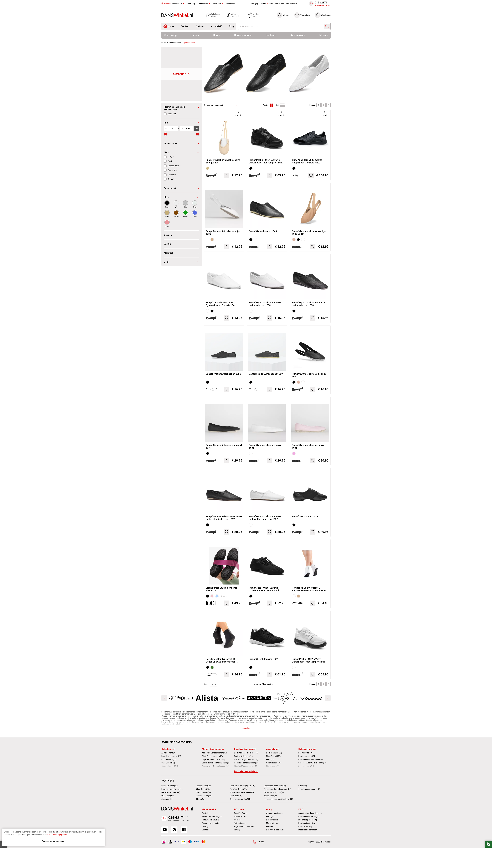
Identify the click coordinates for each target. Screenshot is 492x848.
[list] (282, 105)
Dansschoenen (243, 35)
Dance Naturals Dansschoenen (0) (215, 763)
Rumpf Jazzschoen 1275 (305, 516)
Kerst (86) (270, 759)
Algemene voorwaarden (244, 826)
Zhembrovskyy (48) (203, 792)
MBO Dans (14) (167, 796)
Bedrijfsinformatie (241, 813)
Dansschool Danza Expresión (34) (277, 789)
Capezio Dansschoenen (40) (213, 759)
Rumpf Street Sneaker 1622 (263, 659)
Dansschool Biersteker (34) (275, 786)
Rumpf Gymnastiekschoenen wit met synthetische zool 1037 (265, 517)
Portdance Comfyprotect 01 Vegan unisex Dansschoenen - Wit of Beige (309, 589)
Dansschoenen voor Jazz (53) (310, 759)
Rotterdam (230, 4)
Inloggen (286, 15)
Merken (323, 35)
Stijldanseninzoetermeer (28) (242, 792)
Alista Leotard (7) (168, 753)
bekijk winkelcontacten (323, 5)
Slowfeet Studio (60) (238, 789)
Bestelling (206, 813)
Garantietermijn (291, 4)
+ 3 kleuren (223, 596)
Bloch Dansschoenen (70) (212, 756)
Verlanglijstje (305, 15)
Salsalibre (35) (167, 799)
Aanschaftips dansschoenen (310, 813)
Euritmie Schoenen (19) (243, 756)
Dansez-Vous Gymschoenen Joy (266, 374)
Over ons (237, 820)
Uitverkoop (170, 35)
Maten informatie (273, 823)
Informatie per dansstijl (307, 820)
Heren (216, 35)
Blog (231, 26)
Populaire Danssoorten (245, 749)
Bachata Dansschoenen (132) (246, 753)
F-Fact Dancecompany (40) (309, 789)
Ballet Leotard (168, 749)
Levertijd (205, 826)
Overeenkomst (240, 816)
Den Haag (191, 4)
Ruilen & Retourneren (276, 4)
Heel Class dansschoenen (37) (246, 763)
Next (328, 698)
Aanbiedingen (272, 749)
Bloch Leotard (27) (168, 759)
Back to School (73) (274, 753)
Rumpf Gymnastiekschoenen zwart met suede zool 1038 (310, 304)
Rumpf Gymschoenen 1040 (263, 231)
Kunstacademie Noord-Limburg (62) (278, 799)
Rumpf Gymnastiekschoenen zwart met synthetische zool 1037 (224, 517)
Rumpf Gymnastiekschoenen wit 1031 (265, 446)
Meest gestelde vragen (307, 830)
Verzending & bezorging (212, 816)
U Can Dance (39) (203, 789)
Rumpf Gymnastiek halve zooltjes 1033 (223, 232)
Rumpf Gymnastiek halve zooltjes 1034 (309, 375)
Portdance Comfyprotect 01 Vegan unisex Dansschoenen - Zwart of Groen (221, 660)
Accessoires (297, 35)
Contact (185, 26)
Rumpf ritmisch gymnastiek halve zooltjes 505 (223, 161)
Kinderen (271, 35)
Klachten (269, 826)
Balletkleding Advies (306, 823)
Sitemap (261, 842)
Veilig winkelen (240, 823)
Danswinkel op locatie (275, 830)
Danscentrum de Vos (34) (240, 799)
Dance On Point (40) (169, 786)
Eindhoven (203, 4)
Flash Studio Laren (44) (170, 792)
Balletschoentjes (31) (307, 756)
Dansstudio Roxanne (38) (274, 792)
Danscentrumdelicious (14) (172, 789)
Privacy (237, 830)
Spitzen (200, 26)
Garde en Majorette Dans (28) (246, 759)
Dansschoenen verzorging (309, 816)
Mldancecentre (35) (204, 796)
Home (171, 26)
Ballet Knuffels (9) (305, 753)
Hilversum (217, 4)
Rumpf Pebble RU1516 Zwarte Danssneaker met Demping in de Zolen (265, 161)
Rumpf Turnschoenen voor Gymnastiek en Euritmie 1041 (221, 304)
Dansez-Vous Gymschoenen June (223, 374)
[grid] (271, 105)
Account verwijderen (274, 813)
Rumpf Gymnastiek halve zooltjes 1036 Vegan (309, 232)
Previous (164, 698)
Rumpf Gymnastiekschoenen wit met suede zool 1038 (265, 304)
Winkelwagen (326, 15)
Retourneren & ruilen (210, 820)
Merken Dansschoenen (213, 749)
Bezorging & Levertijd (258, 4)
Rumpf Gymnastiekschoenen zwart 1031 (224, 446)
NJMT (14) (302, 786)
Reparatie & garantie (210, 823)
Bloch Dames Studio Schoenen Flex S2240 (222, 589)
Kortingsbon (271, 816)
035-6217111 (322, 2)
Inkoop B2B (216, 26)
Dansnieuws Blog (305, 826)
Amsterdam (177, 4)
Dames (195, 35)
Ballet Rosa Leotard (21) (171, 756)
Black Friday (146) (273, 756)
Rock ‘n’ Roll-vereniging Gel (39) (242, 786)
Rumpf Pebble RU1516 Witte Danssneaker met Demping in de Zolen (308, 660)
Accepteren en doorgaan (53, 841)
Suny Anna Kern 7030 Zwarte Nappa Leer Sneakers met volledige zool (307, 161)
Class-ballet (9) (236, 796)
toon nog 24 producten (263, 684)
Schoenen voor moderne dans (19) (312, 763)
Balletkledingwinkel (307, 749)
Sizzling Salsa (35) (203, 786)
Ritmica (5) (200, 799)
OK (196, 128)
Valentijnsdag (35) (273, 763)
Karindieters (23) (270, 796)
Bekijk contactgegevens (57, 835)
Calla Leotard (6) (168, 763)
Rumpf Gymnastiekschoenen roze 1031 (309, 446)
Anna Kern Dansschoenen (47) (214, 753)
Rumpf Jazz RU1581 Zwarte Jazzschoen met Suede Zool (264, 589)
